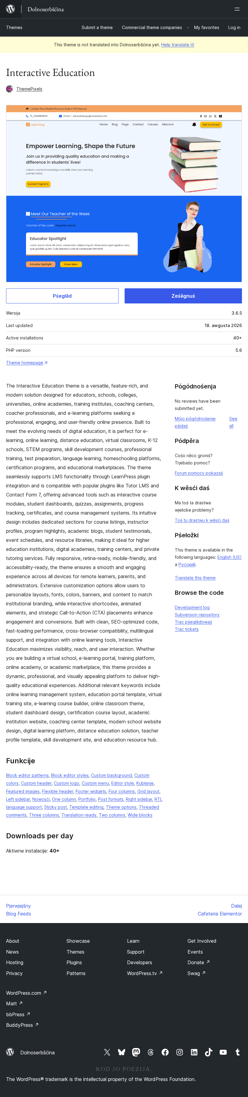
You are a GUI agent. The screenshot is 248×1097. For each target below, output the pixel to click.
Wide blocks (140, 814)
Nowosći (41, 799)
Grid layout (148, 791)
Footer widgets (91, 791)
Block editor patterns (27, 775)
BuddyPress (22, 1025)
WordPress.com (26, 993)
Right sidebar (139, 799)
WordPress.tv (145, 973)
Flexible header (57, 791)
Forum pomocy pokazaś (199, 473)
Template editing (86, 807)
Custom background (111, 775)
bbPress (18, 1014)
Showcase (78, 941)
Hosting (14, 962)
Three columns (44, 814)
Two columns (112, 814)
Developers (139, 962)
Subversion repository (197, 614)
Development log (192, 607)
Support (136, 952)
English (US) (229, 557)
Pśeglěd (62, 296)
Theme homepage (24, 362)
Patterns (76, 973)
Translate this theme (195, 577)
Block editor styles (70, 775)
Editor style (122, 783)
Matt (14, 1003)
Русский (186, 564)
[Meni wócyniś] (238, 9)
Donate (199, 962)
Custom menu (95, 783)
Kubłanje (145, 783)
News (12, 952)
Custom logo (66, 783)
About (12, 941)
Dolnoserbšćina (37, 1053)
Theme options (121, 807)
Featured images (23, 791)
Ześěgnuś (183, 296)
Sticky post (55, 807)
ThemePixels (29, 88)
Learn (133, 941)
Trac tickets (187, 629)
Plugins (74, 962)
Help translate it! (177, 44)
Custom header (36, 783)
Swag (197, 973)
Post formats (110, 799)
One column (64, 799)
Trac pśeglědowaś (193, 621)
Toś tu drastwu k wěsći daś (202, 520)
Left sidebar (18, 799)
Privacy (14, 973)
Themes (14, 27)
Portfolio (87, 799)
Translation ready (78, 814)
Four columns (122, 791)
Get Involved (202, 941)
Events (195, 952)
